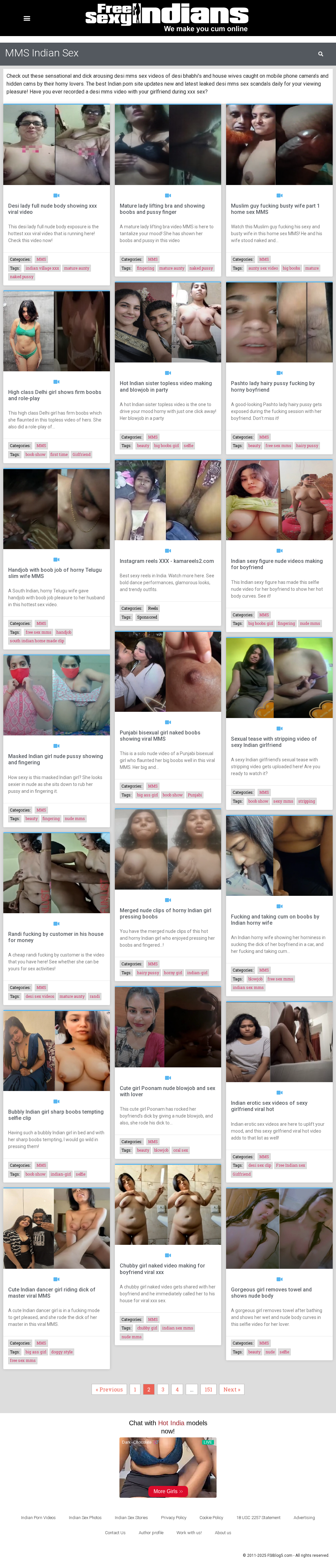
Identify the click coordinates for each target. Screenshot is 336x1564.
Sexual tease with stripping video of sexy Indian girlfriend (274, 742)
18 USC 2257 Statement (258, 1517)
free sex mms (278, 445)
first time (59, 454)
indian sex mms (248, 987)
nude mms (310, 623)
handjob (63, 632)
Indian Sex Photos (85, 1517)
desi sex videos (40, 996)
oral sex (180, 1150)
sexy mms (283, 801)
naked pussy (21, 276)
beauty (143, 445)
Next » (231, 1389)
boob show (36, 454)
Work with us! (189, 1532)
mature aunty (76, 268)
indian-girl (197, 972)
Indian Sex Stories (131, 1517)
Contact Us (115, 1532)
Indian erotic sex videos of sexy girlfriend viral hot (269, 1106)
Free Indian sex (290, 1165)
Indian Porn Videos (38, 1517)
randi (95, 996)
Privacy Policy (173, 1517)
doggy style (62, 1351)
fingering (145, 268)
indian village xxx (42, 268)
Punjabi (195, 794)
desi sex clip (259, 1165)
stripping (306, 801)
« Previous (109, 1389)
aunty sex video (263, 268)
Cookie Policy (211, 1517)
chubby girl (147, 1327)
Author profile (151, 1532)
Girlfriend (82, 454)
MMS (41, 259)
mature (312, 268)
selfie (188, 445)
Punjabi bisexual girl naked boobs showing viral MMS (160, 736)
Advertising (304, 1517)
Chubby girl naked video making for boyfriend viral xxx (162, 1269)
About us (223, 1532)
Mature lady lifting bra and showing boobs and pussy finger (162, 209)
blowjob (255, 978)
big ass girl (147, 794)
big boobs (291, 268)
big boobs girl (166, 445)
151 (210, 1388)
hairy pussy (307, 445)
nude (270, 1351)
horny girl (173, 972)
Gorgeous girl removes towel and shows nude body (271, 1292)
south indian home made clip (37, 640)
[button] (26, 18)
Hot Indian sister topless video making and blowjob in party (166, 386)
